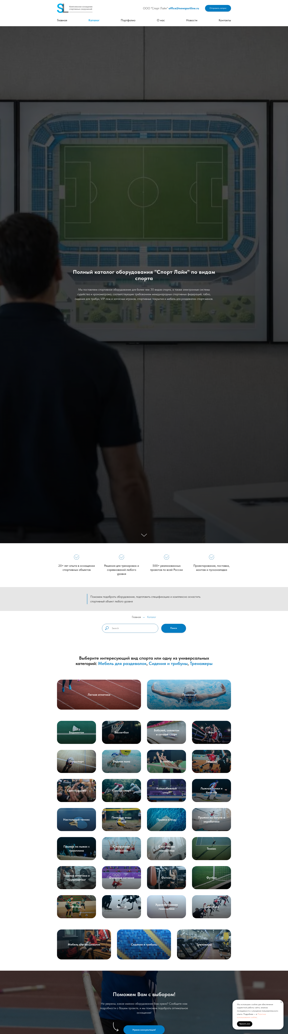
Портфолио (128, 20)
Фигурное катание (121, 877)
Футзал (76, 906)
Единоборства (76, 790)
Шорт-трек (211, 906)
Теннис (211, 848)
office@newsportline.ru (184, 8)
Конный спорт (121, 790)
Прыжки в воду (167, 819)
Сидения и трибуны (168, 663)
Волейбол (166, 761)
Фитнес (166, 877)
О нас (161, 20)
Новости (191, 20)
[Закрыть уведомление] (281, 1002)
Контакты (225, 20)
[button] (218, 8)
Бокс (211, 732)
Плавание (189, 694)
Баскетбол (121, 732)
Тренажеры (201, 663)
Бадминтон (76, 732)
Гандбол (211, 761)
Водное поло (121, 761)
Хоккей (121, 906)
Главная (62, 20)
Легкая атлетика (99, 694)
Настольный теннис (76, 819)
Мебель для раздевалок (122, 663)
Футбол (211, 877)
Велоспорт (76, 761)
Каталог (93, 20)
